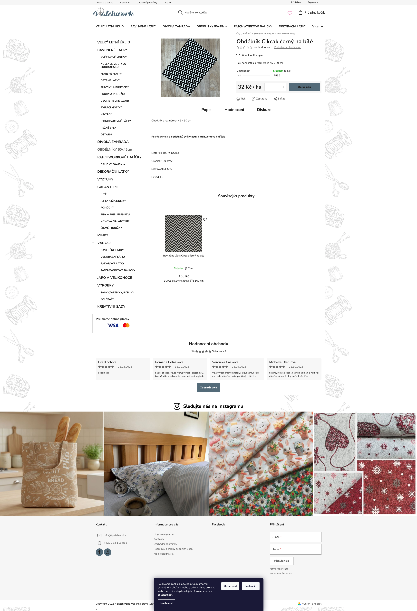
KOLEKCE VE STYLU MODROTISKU (113, 65)
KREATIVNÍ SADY (111, 306)
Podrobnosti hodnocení (287, 47)
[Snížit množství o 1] (266, 87)
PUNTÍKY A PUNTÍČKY (115, 87)
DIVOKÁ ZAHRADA (113, 141)
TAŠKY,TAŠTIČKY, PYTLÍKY (117, 292)
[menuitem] (109, 26)
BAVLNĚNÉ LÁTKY (112, 50)
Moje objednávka (164, 554)
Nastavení (166, 603)
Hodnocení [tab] (234, 109)
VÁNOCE (104, 243)
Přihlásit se (281, 561)
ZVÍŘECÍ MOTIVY (111, 107)
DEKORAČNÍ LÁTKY (113, 171)
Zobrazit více (208, 387)
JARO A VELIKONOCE (114, 277)
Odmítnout (230, 586)
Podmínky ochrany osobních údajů (173, 549)
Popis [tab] (206, 109)
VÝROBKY (105, 285)
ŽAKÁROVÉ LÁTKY (112, 263)
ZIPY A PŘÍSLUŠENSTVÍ (115, 214)
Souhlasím (250, 586)
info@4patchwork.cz (116, 535)
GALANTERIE (108, 187)
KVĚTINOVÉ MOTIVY (114, 57)
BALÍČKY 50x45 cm (113, 164)
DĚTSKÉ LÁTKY (110, 80)
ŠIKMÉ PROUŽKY (111, 228)
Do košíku (304, 87)
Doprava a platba (104, 2)
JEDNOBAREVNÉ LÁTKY (116, 121)
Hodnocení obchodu (208, 344)
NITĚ (104, 194)
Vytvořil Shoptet (311, 604)
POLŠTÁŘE (107, 299)
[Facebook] (99, 552)
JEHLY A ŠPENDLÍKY (113, 201)
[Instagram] (107, 552)
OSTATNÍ (106, 134)
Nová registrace (279, 569)
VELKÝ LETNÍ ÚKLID (113, 42)
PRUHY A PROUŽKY (113, 94)
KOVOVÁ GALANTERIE (115, 221)
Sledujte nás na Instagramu (213, 406)
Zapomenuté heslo (281, 573)
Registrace (313, 2)
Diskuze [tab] (264, 109)
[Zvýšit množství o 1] (283, 87)
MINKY (102, 235)
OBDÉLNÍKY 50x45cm (114, 149)
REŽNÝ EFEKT (109, 128)
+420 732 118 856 (115, 542)
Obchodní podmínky (147, 2)
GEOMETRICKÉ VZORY (115, 101)
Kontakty (124, 2)
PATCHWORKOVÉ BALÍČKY (119, 157)
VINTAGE (106, 114)
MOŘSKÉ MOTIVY (112, 74)
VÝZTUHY (105, 179)
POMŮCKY (107, 207)
